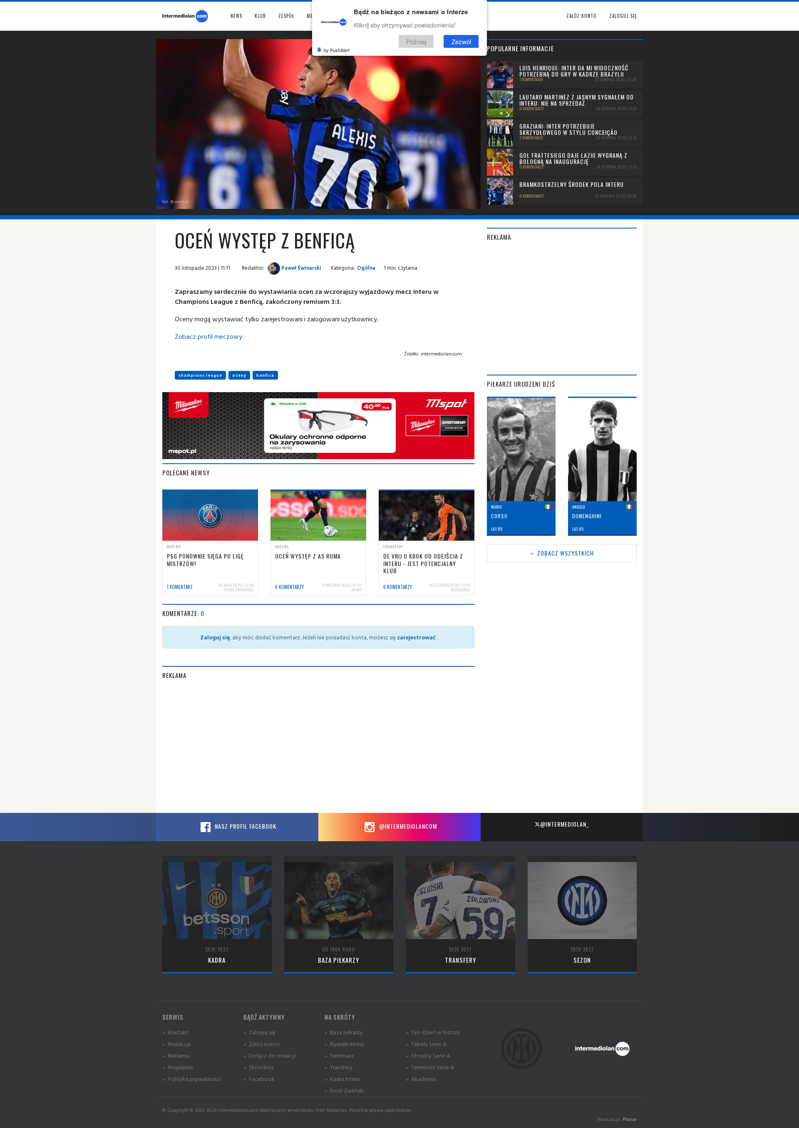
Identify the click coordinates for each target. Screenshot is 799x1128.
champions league (200, 375)
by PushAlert (337, 50)
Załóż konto (581, 15)
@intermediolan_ (564, 824)
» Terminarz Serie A (430, 1067)
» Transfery (338, 1067)
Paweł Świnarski (300, 267)
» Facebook (259, 1078)
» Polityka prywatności (191, 1078)
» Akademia (421, 1078)
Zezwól (461, 41)
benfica (265, 375)
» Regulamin (178, 1067)
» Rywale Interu (344, 1043)
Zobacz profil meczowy (208, 336)
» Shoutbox (258, 1067)
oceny (239, 375)
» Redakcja (176, 1043)
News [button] (236, 15)
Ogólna (366, 267)
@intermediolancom (407, 826)
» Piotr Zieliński (344, 1090)
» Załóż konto (261, 1043)
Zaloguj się (623, 15)
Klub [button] (260, 15)
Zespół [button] (286, 15)
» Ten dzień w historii (432, 1032)
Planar (630, 1119)
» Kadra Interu (342, 1078)
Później (416, 41)
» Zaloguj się (259, 1032)
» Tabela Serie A (426, 1043)
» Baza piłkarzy (344, 1032)
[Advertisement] (318, 746)
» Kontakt (175, 1032)
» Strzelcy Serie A (428, 1055)
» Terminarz (339, 1055)
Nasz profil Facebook (244, 826)
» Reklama (175, 1055)
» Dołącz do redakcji (269, 1055)
